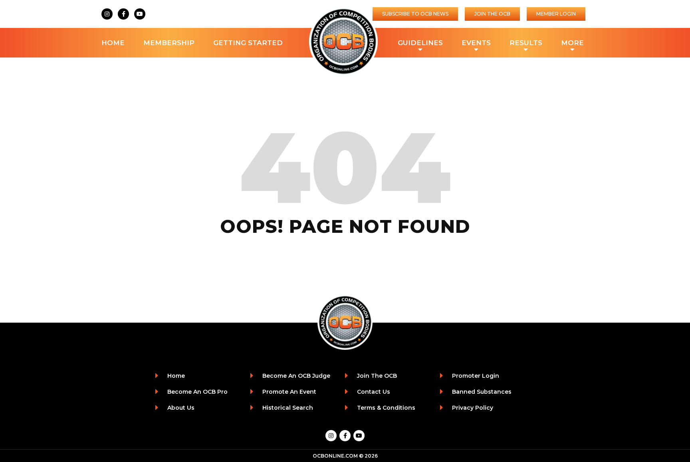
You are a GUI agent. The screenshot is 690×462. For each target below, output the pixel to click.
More (572, 43)
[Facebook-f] (123, 14)
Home (113, 43)
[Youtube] (139, 14)
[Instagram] (107, 14)
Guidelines (420, 43)
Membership (168, 43)
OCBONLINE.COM (335, 456)
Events (476, 43)
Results (526, 43)
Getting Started (248, 43)
